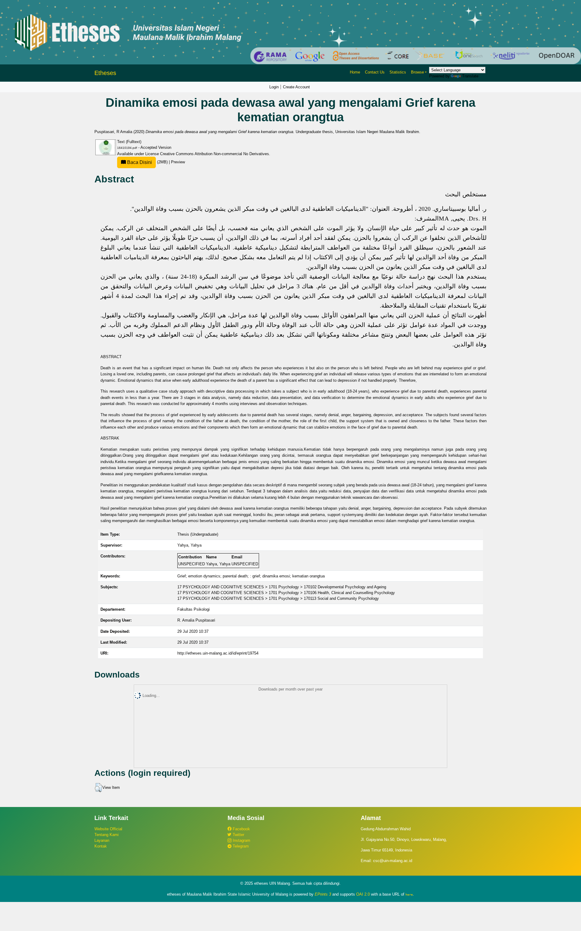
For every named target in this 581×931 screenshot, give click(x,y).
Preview (178, 162)
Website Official (108, 829)
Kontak (100, 846)
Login (274, 87)
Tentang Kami (106, 834)
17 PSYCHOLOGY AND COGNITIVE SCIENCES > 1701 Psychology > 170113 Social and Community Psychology (278, 598)
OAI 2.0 (363, 894)
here (409, 894)
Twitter (237, 834)
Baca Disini (139, 162)
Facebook (240, 829)
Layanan (101, 840)
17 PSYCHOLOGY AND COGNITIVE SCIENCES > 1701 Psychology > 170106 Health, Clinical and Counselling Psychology (286, 592)
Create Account (296, 87)
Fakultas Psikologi (193, 609)
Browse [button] (417, 72)
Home (355, 72)
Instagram (240, 840)
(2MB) (147, 162)
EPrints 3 (323, 894)
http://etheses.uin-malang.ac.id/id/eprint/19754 (217, 653)
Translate (470, 76)
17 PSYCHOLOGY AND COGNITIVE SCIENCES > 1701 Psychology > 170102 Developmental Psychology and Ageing (281, 587)
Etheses (105, 73)
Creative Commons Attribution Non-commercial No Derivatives (214, 154)
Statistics (397, 72)
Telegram (240, 846)
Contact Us (375, 72)
